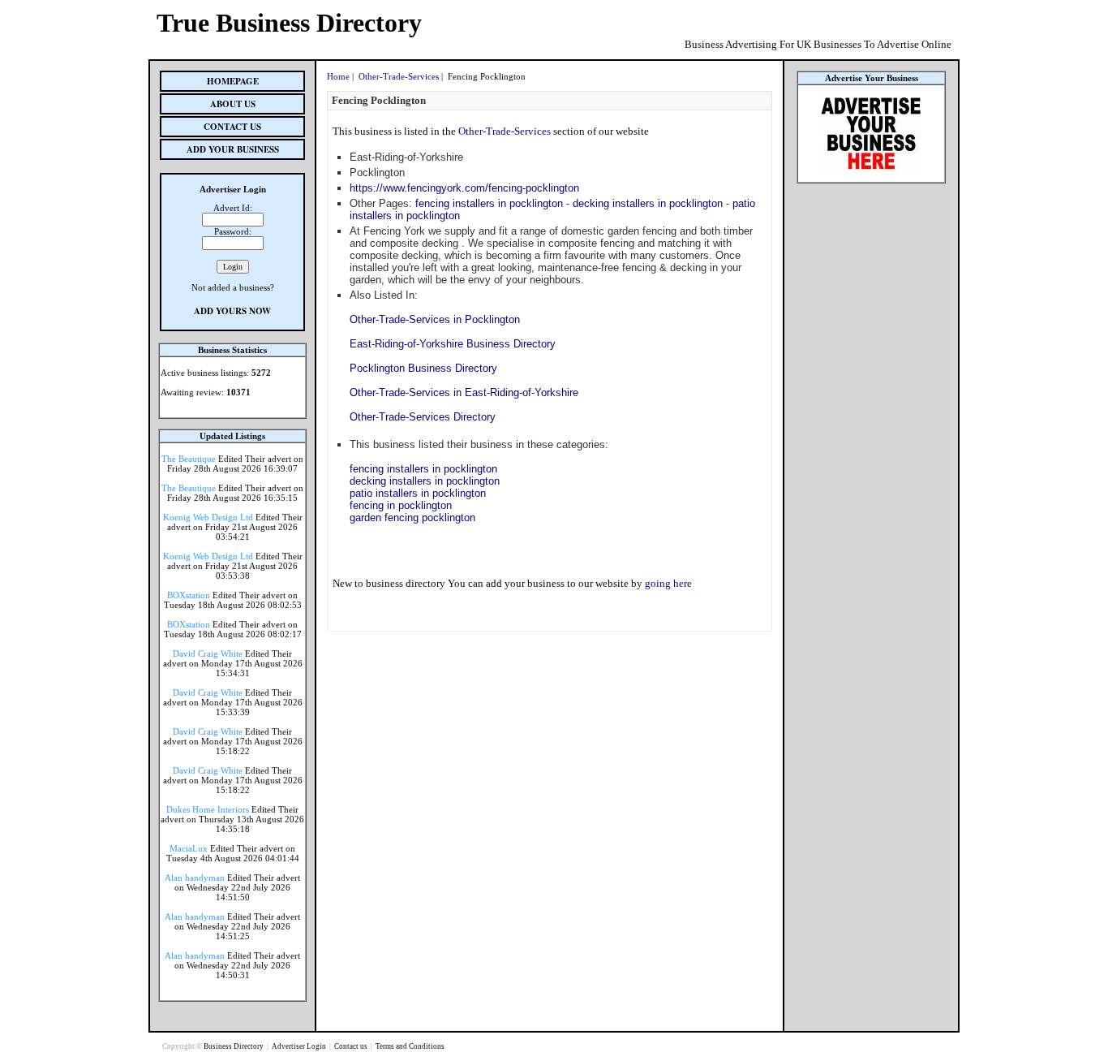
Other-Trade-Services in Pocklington (435, 319)
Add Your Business (233, 149)
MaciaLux (189, 848)
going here (668, 583)
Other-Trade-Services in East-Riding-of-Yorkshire (464, 392)
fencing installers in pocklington (489, 203)
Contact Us (232, 126)
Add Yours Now (232, 310)
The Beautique (188, 459)
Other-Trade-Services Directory (423, 417)
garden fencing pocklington (412, 517)
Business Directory (234, 1046)
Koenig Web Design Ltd (208, 517)
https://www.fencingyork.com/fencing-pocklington (464, 188)
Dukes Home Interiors (207, 809)
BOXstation (188, 595)
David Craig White (208, 653)
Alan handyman (195, 877)
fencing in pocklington (401, 505)
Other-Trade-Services (399, 76)
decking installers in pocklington (648, 203)
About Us (233, 103)
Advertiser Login (300, 1046)
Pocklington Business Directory (423, 368)
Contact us (351, 1046)
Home (338, 76)
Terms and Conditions (410, 1046)
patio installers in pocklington (418, 493)
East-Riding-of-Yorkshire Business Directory (453, 344)
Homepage (233, 81)
